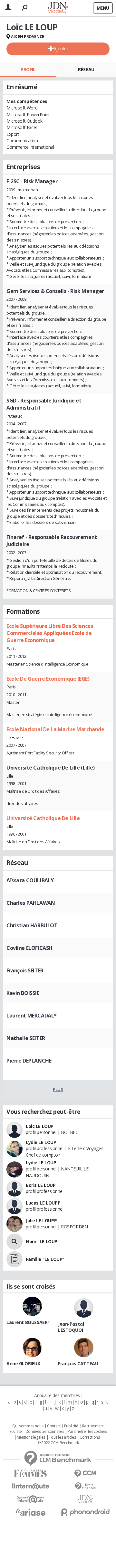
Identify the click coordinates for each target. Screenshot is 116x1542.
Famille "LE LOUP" (45, 1259)
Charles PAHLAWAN (30, 902)
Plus (58, 1089)
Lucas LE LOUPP (43, 1203)
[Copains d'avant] (30, 1499)
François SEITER (25, 970)
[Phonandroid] (85, 1512)
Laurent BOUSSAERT (28, 1322)
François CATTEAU (78, 1363)
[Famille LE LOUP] (14, 1259)
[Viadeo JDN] (85, 1499)
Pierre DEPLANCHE (28, 1060)
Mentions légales (31, 1437)
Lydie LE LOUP (41, 1142)
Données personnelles (44, 1431)
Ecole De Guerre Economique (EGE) (48, 678)
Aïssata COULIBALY (30, 880)
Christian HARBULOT (31, 925)
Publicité (71, 1426)
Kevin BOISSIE (22, 993)
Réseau (86, 69)
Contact (53, 1426)
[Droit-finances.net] (85, 1486)
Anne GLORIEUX (23, 1363)
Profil (28, 69)
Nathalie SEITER (25, 1038)
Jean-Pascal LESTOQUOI (71, 1327)
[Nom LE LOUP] (14, 1242)
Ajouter (60, 48)
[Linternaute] (30, 1486)
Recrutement (93, 1426)
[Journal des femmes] (30, 1474)
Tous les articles (62, 1437)
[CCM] (85, 1474)
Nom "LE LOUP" (43, 1241)
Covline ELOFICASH (29, 947)
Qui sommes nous (28, 1426)
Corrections (90, 1437)
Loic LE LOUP (39, 1126)
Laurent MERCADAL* (31, 1015)
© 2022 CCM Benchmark (58, 1443)
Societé (15, 1431)
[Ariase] (30, 1512)
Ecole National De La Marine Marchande (55, 729)
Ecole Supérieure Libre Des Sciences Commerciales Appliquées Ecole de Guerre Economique (49, 633)
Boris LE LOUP (41, 1185)
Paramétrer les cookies (87, 1431)
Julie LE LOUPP (41, 1220)
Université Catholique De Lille (43, 818)
